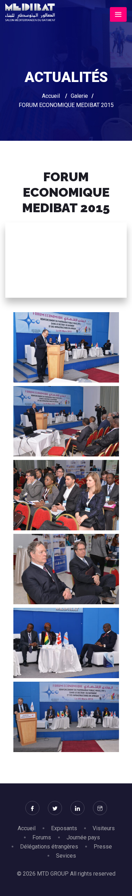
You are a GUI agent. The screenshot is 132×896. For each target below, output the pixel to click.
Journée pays (83, 837)
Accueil (51, 96)
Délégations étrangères (49, 846)
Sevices (66, 855)
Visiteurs (104, 828)
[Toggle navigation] (118, 14)
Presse (103, 846)
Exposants (64, 828)
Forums (41, 837)
